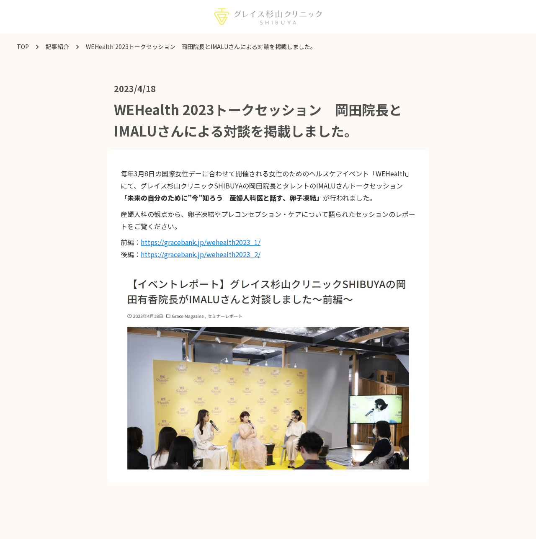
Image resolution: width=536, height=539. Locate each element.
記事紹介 (57, 47)
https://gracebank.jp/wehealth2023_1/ (200, 242)
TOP (23, 47)
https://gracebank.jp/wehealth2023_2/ (200, 254)
